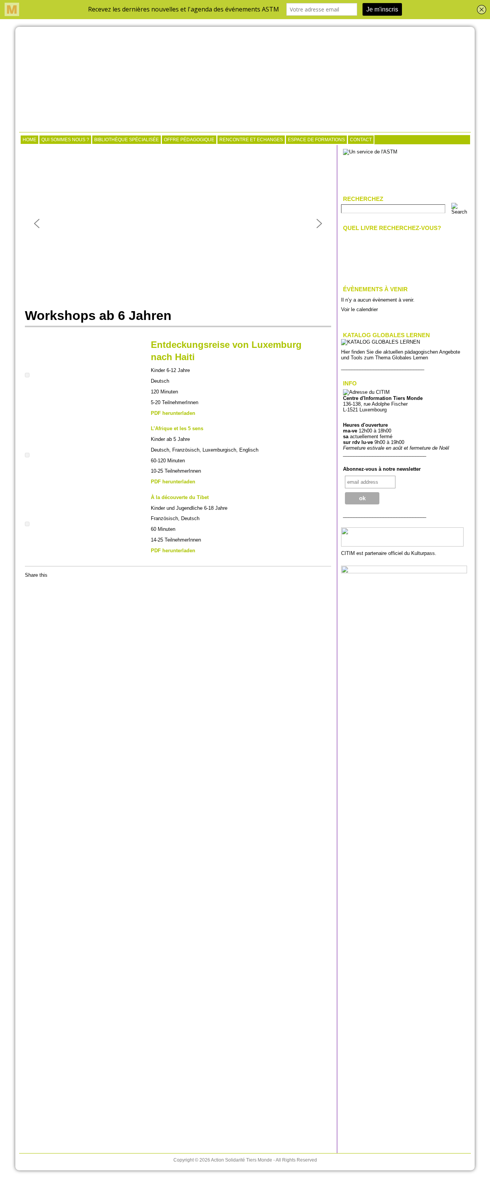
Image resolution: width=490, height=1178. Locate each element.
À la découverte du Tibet (180, 497)
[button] (37, 223)
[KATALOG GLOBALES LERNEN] (380, 342)
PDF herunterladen (173, 413)
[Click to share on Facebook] (31, 588)
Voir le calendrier (359, 309)
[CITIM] (245, 80)
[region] (178, 223)
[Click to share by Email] (45, 588)
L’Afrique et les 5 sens (177, 428)
